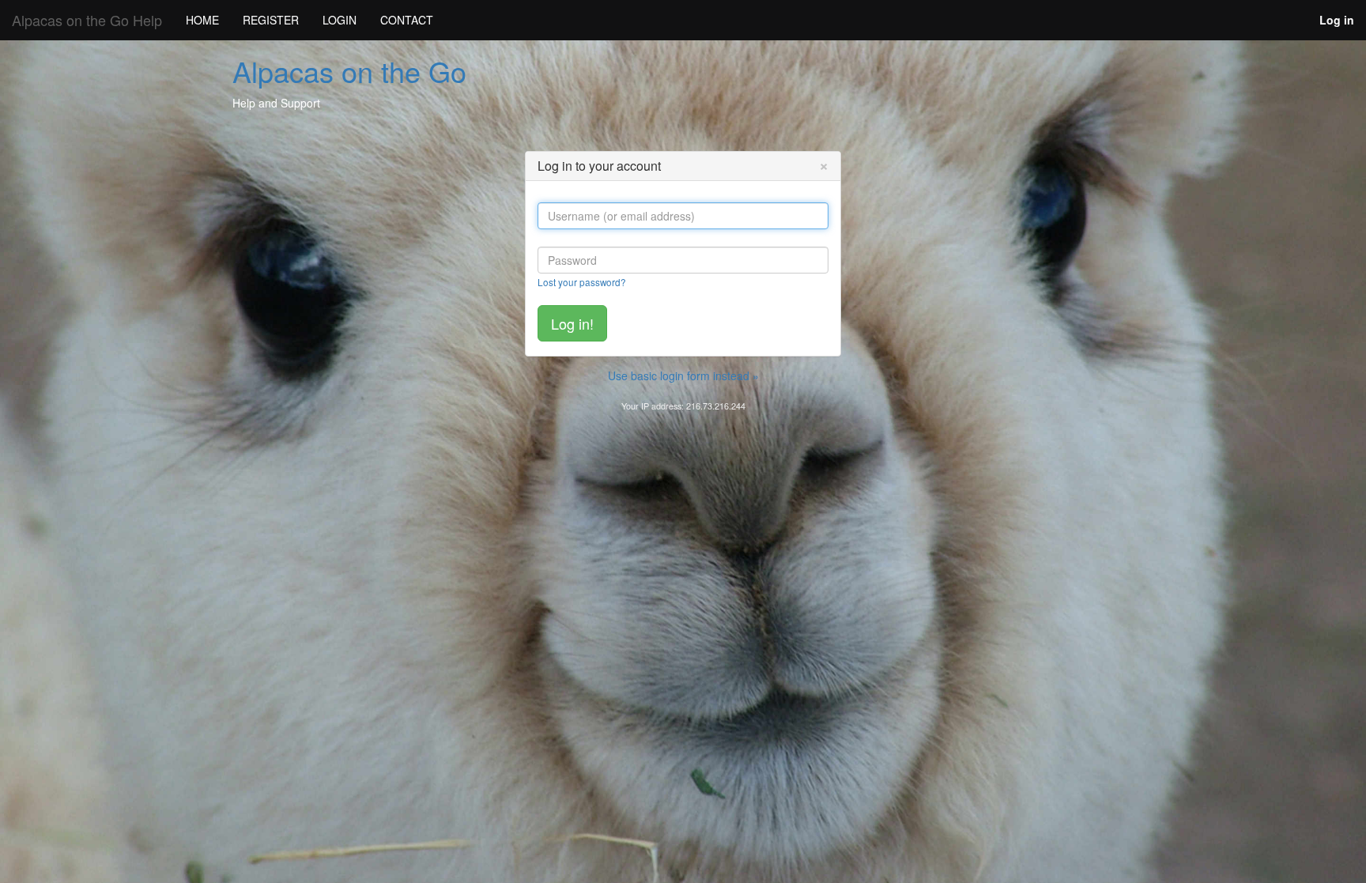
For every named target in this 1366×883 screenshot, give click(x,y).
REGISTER (271, 20)
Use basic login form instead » (683, 375)
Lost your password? (582, 282)
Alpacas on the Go (349, 71)
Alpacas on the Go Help (87, 19)
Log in (1336, 20)
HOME (202, 20)
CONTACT (406, 20)
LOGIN (340, 20)
